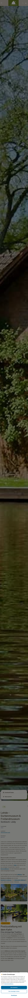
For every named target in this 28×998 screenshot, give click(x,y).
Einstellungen (14, 995)
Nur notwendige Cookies (14, 991)
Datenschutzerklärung (8, 983)
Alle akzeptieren (14, 987)
